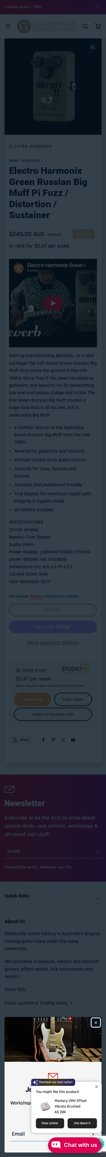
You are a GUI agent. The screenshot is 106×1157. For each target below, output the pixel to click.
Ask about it (82, 1123)
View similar (50, 1123)
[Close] (96, 1022)
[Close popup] (96, 1086)
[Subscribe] (93, 1134)
